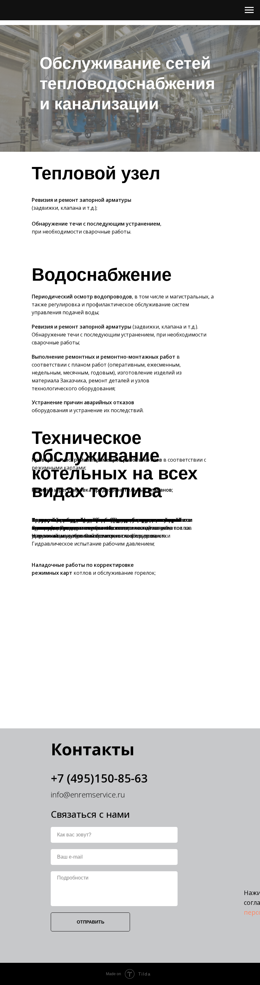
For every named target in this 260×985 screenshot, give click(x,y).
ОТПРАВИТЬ (90, 921)
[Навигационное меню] (249, 10)
